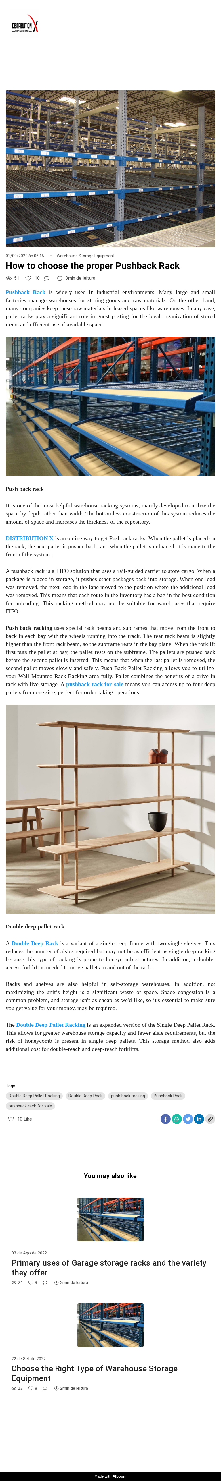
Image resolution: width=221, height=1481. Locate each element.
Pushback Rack (168, 1095)
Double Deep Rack (85, 1095)
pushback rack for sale (30, 1106)
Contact (193, 23)
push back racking (128, 1095)
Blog (161, 23)
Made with (110, 1476)
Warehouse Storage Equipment (86, 256)
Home (132, 23)
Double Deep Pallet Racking (34, 1095)
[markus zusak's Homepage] (27, 24)
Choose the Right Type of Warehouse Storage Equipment (95, 1373)
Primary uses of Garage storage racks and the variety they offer (109, 1267)
